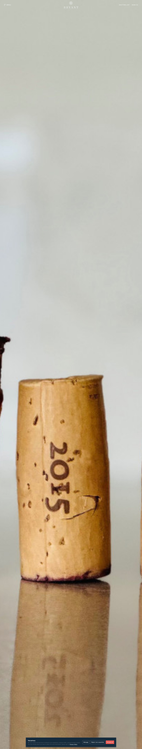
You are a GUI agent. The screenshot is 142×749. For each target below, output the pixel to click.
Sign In (135, 5)
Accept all (110, 742)
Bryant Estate (71, 4)
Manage (85, 742)
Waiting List (124, 5)
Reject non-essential (97, 742)
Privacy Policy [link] (73, 744)
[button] (7, 5)
